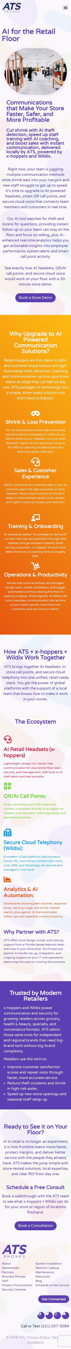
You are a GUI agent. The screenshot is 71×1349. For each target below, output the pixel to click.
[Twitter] (49, 1315)
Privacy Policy (38, 1337)
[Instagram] (57, 1315)
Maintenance (45, 1272)
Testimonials (10, 1268)
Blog (39, 1281)
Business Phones (13, 1276)
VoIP (5, 1281)
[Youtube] (65, 1315)
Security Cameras (14, 1289)
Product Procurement (17, 1285)
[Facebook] (41, 1315)
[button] (65, 8)
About (6, 1263)
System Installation (49, 1263)
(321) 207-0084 (55, 1326)
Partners (8, 1272)
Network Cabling (47, 1268)
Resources (43, 1276)
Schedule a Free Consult (52, 1285)
